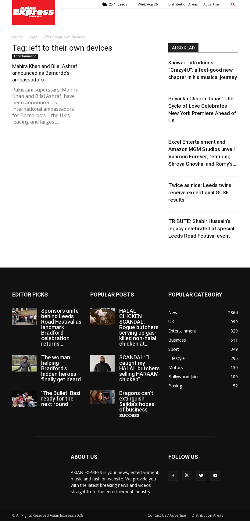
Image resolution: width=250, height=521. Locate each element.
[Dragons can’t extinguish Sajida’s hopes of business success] (102, 397)
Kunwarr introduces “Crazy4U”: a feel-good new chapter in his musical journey (202, 69)
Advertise (211, 4)
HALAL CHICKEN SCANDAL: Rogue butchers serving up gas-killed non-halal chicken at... (139, 327)
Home (17, 37)
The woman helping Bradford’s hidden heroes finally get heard (61, 368)
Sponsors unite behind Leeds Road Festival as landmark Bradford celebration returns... (61, 327)
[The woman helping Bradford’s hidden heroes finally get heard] (24, 363)
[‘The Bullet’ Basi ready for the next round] (24, 398)
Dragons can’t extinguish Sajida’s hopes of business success (136, 404)
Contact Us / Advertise (167, 515)
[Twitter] (201, 476)
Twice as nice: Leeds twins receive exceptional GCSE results (199, 192)
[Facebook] (173, 476)
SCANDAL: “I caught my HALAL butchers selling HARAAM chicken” (139, 368)
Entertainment (25, 56)
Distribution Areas (183, 4)
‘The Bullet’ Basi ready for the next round (60, 398)
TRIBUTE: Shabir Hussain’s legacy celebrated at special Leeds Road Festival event (201, 228)
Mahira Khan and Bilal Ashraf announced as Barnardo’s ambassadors (44, 73)
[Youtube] (215, 476)
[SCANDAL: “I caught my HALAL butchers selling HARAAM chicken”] (102, 363)
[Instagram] (187, 475)
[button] (233, 4)
